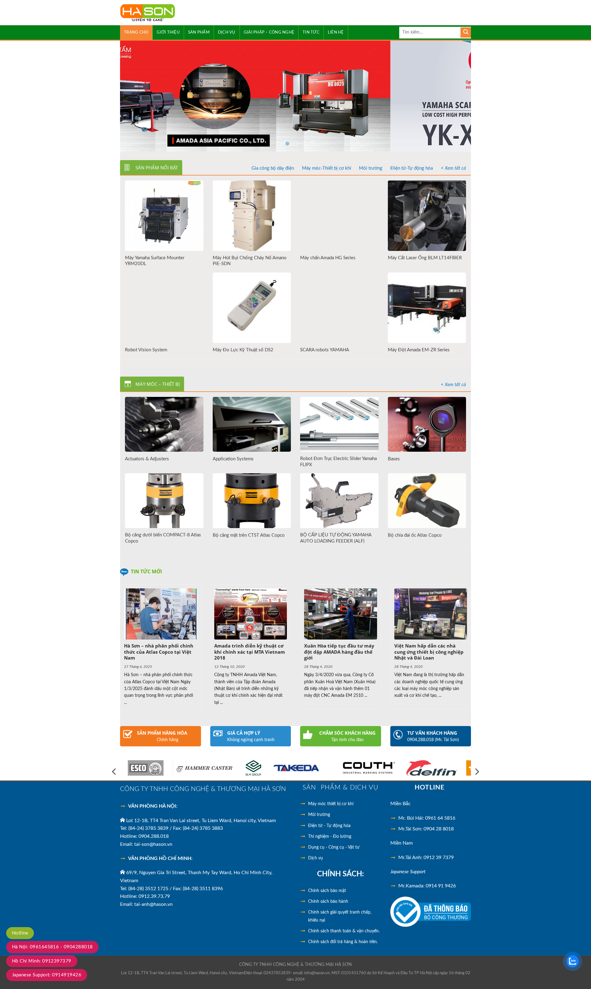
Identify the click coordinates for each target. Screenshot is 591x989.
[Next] (456, 96)
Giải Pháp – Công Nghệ (269, 32)
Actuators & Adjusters (147, 459)
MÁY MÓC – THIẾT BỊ (157, 384)
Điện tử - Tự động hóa (329, 826)
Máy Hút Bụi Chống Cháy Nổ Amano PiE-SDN (250, 261)
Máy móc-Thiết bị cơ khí (326, 168)
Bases (394, 459)
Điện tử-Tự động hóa (411, 168)
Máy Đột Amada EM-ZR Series (419, 350)
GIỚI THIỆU (168, 32)
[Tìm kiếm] (465, 32)
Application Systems (233, 459)
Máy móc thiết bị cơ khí (330, 804)
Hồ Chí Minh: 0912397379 (41, 961)
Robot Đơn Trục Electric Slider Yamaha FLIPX (338, 461)
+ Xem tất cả (453, 168)
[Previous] (134, 96)
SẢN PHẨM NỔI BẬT (156, 167)
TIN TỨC (311, 32)
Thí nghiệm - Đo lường (329, 836)
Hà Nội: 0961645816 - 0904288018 (52, 947)
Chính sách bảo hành (328, 901)
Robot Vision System (146, 350)
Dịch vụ (315, 858)
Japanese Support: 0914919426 (46, 975)
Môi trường (370, 168)
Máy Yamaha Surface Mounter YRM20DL (154, 261)
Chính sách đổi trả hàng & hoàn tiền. (343, 942)
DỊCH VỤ (226, 32)
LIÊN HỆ (336, 32)
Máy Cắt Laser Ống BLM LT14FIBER (425, 258)
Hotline (20, 933)
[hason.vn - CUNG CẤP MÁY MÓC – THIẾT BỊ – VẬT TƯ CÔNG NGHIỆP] (165, 13)
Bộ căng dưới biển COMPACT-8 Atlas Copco (163, 538)
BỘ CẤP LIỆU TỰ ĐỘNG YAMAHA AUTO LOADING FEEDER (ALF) (335, 538)
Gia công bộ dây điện (272, 168)
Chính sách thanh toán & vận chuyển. (344, 931)
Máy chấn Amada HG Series (328, 258)
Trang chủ (136, 32)
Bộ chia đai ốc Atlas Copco (415, 535)
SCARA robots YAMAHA (324, 350)
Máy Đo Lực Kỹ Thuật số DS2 (243, 350)
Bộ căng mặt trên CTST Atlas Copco (249, 535)
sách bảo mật (327, 891)
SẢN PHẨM (199, 32)
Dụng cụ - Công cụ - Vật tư (334, 847)
